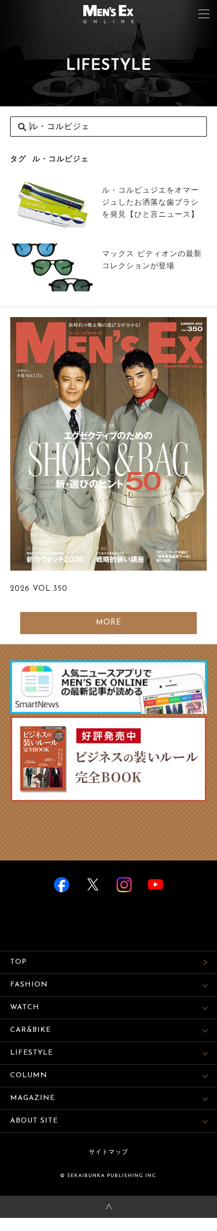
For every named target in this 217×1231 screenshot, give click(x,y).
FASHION (29, 985)
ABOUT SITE (34, 1121)
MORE (109, 623)
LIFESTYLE (31, 1053)
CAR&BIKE (30, 1030)
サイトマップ (108, 1152)
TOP (18, 962)
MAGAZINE (32, 1098)
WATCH (24, 1007)
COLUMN (28, 1075)
